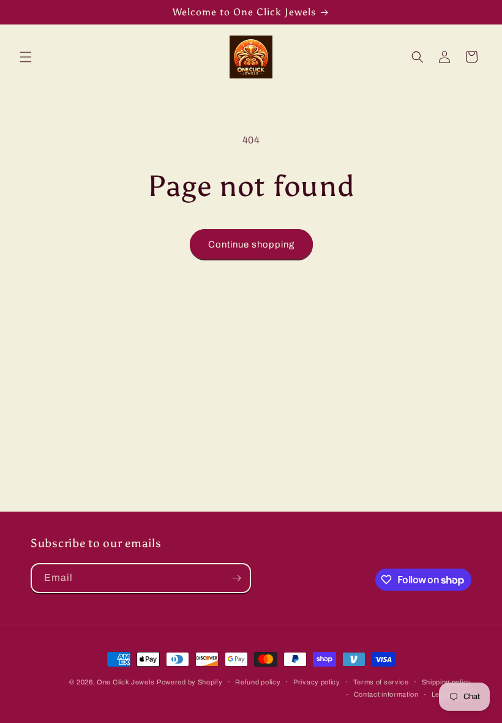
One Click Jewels (125, 682)
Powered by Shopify (190, 682)
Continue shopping (251, 244)
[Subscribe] (236, 578)
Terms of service (381, 682)
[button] (25, 57)
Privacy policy (316, 682)
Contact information (386, 694)
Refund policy (257, 682)
